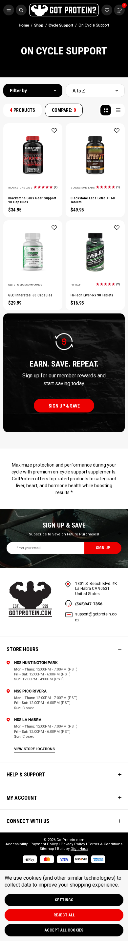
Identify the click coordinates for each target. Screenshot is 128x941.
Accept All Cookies (64, 930)
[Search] (21, 10)
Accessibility (17, 844)
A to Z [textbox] (79, 91)
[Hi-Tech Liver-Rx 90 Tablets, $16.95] (95, 252)
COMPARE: (64, 110)
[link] (45, 186)
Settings (64, 900)
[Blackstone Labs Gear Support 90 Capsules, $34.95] (32, 155)
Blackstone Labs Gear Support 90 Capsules (32, 200)
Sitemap (47, 849)
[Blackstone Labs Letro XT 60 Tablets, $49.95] (95, 155)
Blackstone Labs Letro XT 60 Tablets (93, 200)
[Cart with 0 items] (106, 10)
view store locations (34, 749)
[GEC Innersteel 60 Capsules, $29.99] (32, 252)
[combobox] (95, 90)
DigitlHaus (79, 849)
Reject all (64, 915)
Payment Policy (44, 844)
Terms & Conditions (105, 844)
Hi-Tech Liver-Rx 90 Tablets (92, 295)
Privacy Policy (73, 844)
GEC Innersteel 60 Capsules (30, 295)
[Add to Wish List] (54, 130)
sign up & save (64, 406)
